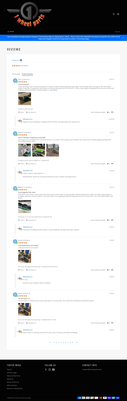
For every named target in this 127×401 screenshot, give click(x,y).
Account (117, 31)
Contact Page (12, 373)
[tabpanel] (63, 210)
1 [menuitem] (54, 342)
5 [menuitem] (63, 342)
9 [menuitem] (72, 342)
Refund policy (12, 385)
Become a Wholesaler (14, 388)
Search (9, 369)
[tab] (16, 74)
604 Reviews (24, 66)
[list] (66, 99)
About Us (10, 379)
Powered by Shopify (25, 398)
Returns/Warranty (13, 376)
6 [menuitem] (65, 342)
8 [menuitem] (70, 342)
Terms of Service (13, 382)
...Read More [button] (53, 90)
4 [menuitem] (61, 342)
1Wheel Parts (15, 398)
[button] (22, 112)
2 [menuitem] (56, 342)
